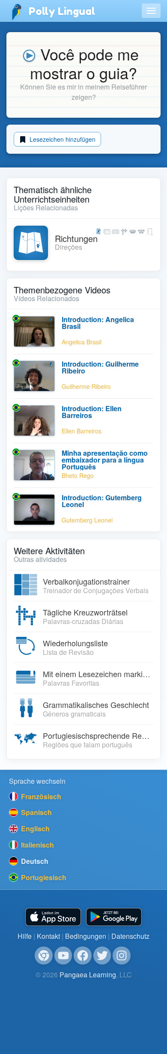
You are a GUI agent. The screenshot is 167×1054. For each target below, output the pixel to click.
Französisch (40, 796)
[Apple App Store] (53, 917)
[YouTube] (63, 955)
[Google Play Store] (114, 917)
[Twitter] (102, 955)
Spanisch (35, 812)
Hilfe (25, 936)
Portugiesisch (42, 877)
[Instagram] (122, 955)
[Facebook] (83, 955)
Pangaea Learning (88, 974)
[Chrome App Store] (44, 955)
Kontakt (48, 936)
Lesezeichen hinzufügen (61, 139)
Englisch (34, 828)
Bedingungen (85, 936)
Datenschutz (130, 936)
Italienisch (36, 845)
